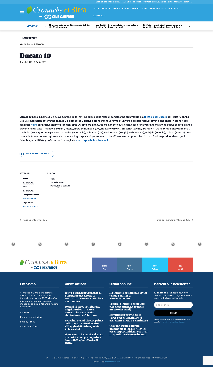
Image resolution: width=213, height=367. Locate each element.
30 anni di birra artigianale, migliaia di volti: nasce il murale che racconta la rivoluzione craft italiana (82, 311)
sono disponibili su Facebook (92, 140)
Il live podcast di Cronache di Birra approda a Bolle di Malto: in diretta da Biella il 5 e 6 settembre (84, 297)
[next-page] (189, 26)
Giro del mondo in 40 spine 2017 (174, 220)
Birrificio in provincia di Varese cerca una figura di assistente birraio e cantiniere (162, 26)
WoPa (33, 125)
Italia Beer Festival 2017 (34, 220)
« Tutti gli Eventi (28, 37)
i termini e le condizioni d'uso (173, 322)
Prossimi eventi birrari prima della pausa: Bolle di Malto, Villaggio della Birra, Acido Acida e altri (84, 325)
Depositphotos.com (112, 362)
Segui (130, 258)
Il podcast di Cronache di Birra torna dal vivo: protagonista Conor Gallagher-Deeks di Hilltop (84, 339)
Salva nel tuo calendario (37, 153)
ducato (26, 206)
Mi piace (104, 258)
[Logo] (56, 12)
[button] (188, 2)
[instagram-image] (13, 244)
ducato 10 (34, 206)
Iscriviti (180, 258)
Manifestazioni (29, 198)
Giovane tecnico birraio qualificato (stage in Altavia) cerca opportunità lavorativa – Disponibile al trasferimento (128, 330)
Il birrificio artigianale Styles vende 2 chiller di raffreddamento (69, 26)
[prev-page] (45, 26)
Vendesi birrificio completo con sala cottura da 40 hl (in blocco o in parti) (117, 26)
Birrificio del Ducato (155, 117)
